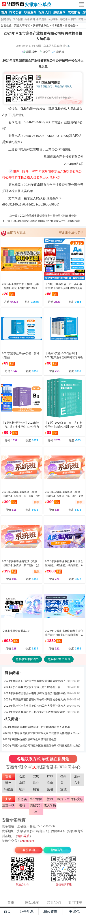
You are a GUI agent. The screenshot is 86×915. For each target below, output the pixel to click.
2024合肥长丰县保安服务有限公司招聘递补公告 (48, 215)
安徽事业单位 (38, 4)
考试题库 (41, 19)
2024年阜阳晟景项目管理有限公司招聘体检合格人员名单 (36, 727)
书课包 (74, 911)
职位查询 (30, 12)
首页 (4, 12)
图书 (74, 19)
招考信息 (6, 19)
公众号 (46, 51)
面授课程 (53, 19)
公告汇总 (27, 911)
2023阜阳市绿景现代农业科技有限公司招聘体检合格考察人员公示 (41, 733)
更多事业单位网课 (58, 659)
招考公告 (15, 12)
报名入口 (45, 12)
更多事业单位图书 (71, 233)
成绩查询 (59, 12)
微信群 (60, 51)
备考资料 (29, 19)
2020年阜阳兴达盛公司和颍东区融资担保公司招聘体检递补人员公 (41, 745)
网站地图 (32, 903)
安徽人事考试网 (13, 4)
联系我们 (54, 903)
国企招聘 (18, 19)
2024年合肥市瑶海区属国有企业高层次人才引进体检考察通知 (49, 221)
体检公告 (70, 25)
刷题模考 (31, 51)
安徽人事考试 (22, 25)
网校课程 (65, 19)
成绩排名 (74, 12)
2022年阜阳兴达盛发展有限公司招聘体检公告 (30, 739)
